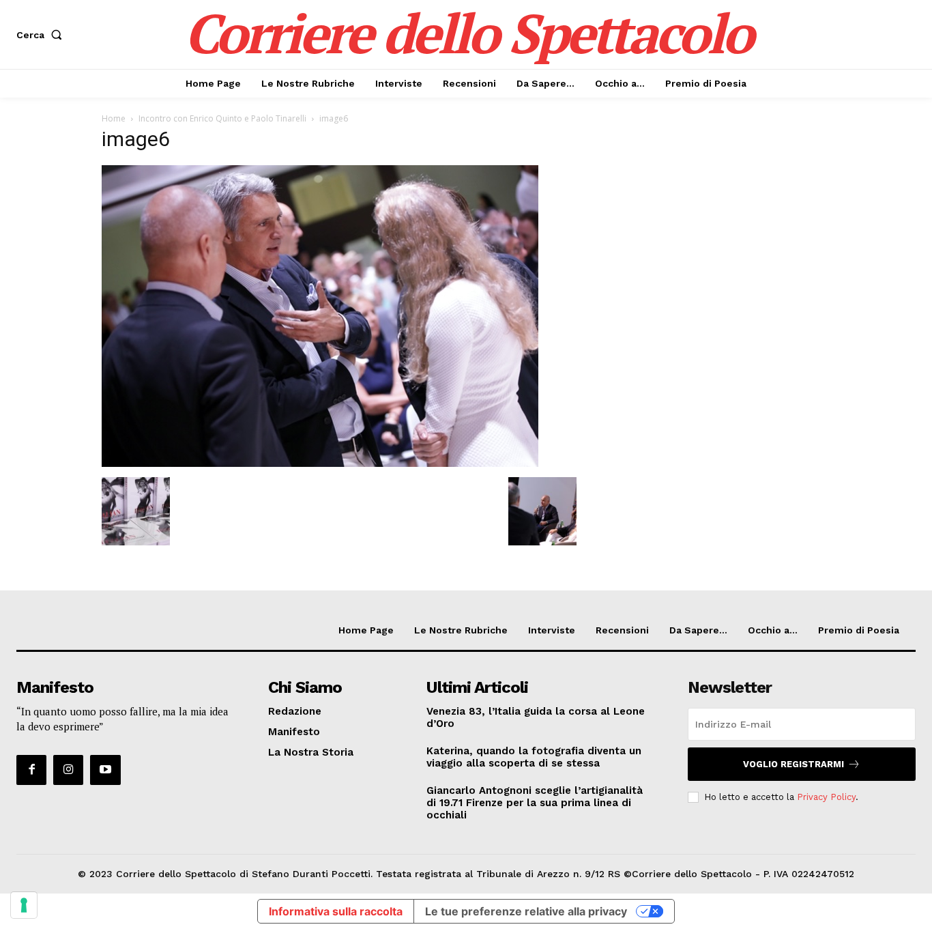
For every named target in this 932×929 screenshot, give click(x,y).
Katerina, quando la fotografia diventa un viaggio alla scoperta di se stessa (533, 757)
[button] (42, 34)
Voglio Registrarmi (793, 764)
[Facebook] (31, 770)
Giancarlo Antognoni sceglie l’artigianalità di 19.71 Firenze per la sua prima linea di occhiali (534, 802)
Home (114, 118)
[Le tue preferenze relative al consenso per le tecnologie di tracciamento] (24, 905)
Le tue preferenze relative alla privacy (526, 911)
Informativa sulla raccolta (336, 911)
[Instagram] (68, 770)
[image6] (320, 463)
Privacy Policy (826, 797)
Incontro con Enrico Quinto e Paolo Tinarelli (222, 118)
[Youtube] (105, 770)
